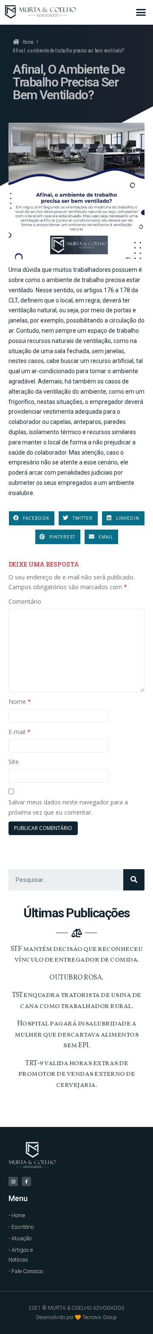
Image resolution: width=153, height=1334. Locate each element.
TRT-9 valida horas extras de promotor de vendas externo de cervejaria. (76, 1074)
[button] (141, 12)
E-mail (19, 732)
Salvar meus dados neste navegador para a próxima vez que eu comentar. (68, 807)
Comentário (24, 601)
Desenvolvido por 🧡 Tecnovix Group (76, 1317)
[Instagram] (13, 1181)
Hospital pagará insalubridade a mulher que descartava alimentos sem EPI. (76, 1034)
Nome (19, 701)
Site (13, 762)
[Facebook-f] (26, 1181)
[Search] (133, 879)
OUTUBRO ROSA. (76, 977)
